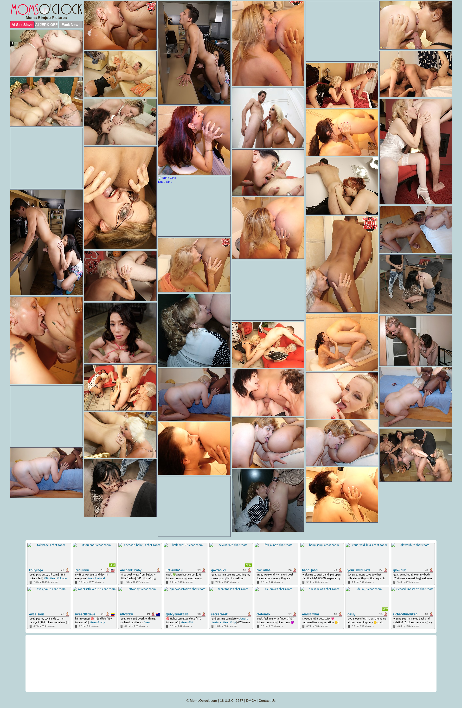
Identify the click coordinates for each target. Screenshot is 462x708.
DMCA (251, 700)
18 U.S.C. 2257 (231, 700)
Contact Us (267, 700)
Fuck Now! (71, 25)
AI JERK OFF (46, 25)
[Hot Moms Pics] (46, 9)
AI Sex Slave (22, 25)
